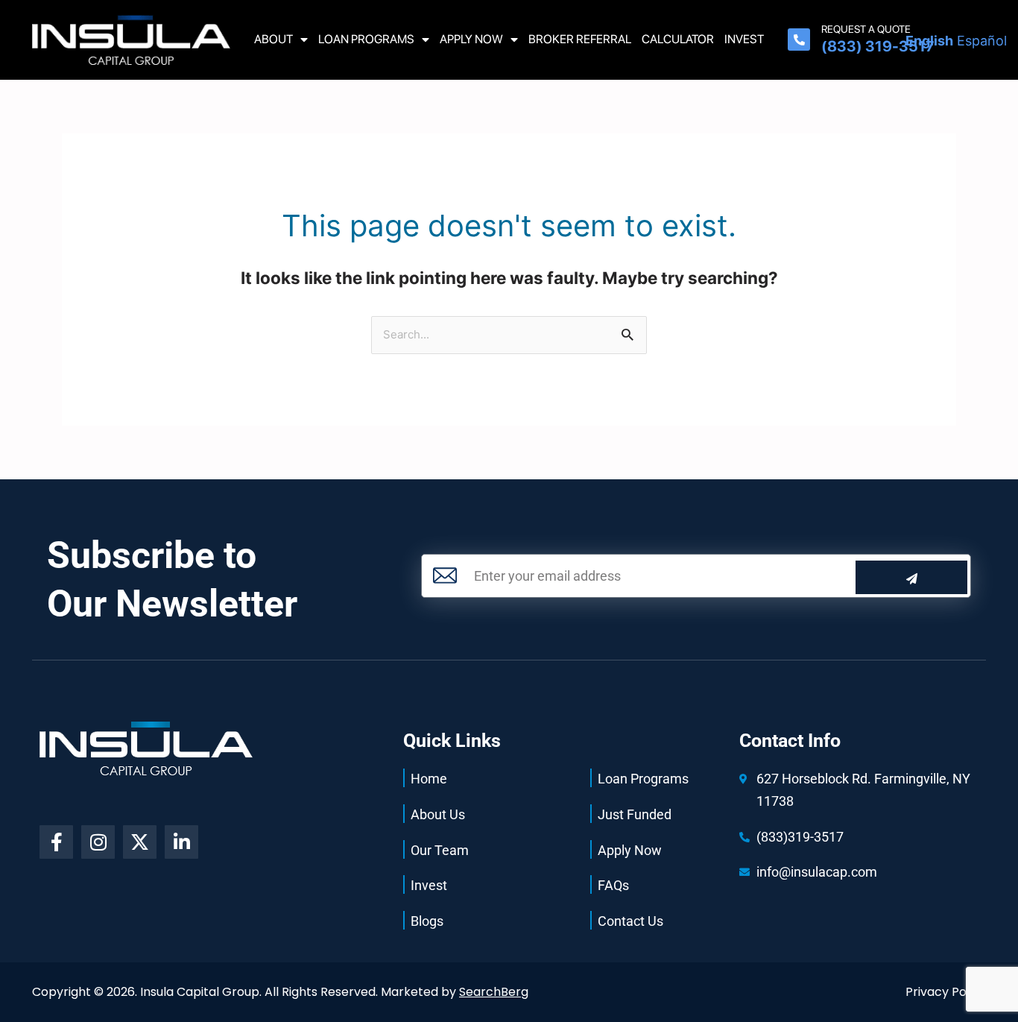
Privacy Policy (945, 991)
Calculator (678, 39)
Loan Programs (366, 39)
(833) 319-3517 (877, 46)
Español (982, 40)
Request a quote (866, 29)
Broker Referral (579, 39)
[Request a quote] (799, 39)
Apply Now (471, 39)
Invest (744, 39)
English (929, 40)
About (273, 39)
